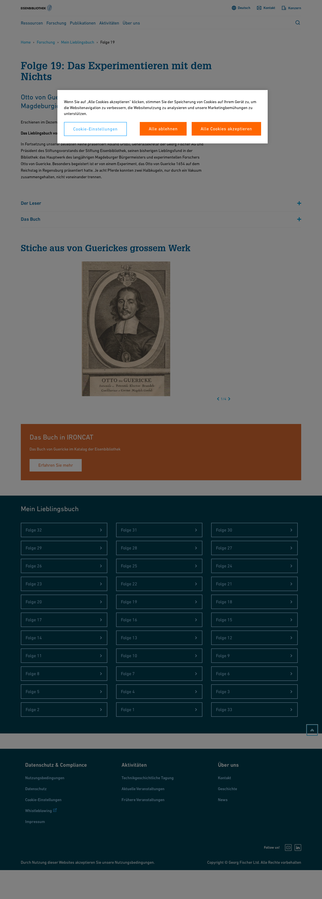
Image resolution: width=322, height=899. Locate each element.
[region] (162, 116)
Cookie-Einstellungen (95, 129)
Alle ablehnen (163, 128)
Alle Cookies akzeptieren (226, 128)
